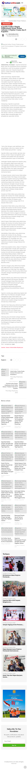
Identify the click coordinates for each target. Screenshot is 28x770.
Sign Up (14, 745)
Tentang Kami (6, 763)
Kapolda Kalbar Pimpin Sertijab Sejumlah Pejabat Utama (6, 518)
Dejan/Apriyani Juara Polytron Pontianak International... (12, 650)
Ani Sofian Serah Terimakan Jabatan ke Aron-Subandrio (6, 539)
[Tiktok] (19, 757)
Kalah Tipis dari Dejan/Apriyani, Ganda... (13, 676)
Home (3, 21)
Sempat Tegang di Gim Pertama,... (13, 624)
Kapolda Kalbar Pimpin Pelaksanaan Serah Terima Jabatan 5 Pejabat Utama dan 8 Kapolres (7, 420)
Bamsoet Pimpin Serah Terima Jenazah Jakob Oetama (19, 518)
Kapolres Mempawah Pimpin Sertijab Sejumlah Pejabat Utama (20, 540)
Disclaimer (20, 763)
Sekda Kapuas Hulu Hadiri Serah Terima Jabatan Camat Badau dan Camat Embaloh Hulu (20, 466)
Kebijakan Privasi (12, 766)
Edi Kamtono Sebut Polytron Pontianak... (11, 576)
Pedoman (13, 763)
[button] (22, 3)
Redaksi (5, 766)
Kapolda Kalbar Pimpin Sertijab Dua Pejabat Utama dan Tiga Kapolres (7, 444)
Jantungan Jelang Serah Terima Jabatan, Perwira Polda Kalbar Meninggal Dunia (20, 494)
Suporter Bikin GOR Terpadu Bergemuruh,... (11, 601)
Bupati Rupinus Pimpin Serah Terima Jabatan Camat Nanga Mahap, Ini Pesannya (19, 420)
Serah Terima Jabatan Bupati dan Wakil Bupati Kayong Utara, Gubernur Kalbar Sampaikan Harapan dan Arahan (7, 468)
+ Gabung (22, 56)
